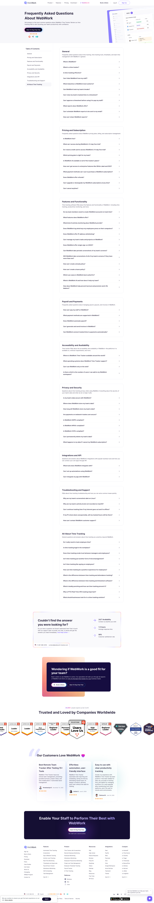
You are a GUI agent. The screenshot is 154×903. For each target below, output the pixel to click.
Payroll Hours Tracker (49, 865)
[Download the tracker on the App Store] (125, 899)
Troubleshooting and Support (36, 80)
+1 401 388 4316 (42, 645)
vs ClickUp (125, 865)
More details (9, 900)
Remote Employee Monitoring (72, 853)
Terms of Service (69, 898)
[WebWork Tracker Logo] (31, 2)
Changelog (27, 872)
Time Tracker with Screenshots (72, 850)
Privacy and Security (33, 73)
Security (78, 898)
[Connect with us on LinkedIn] (114, 894)
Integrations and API (33, 77)
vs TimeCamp (125, 860)
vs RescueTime (126, 863)
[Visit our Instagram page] (124, 894)
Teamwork (108, 871)
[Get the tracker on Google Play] (115, 899)
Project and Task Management (72, 863)
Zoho (106, 863)
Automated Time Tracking (50, 850)
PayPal (107, 853)
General (29, 53)
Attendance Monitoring (49, 868)
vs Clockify (125, 855)
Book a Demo (104, 3)
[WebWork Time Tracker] (30, 847)
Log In (115, 3)
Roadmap (91, 863)
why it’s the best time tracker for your (79, 679)
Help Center (92, 853)
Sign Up (124, 3)
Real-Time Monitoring (48, 860)
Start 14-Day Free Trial (33, 30)
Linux (68, 884)
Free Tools (91, 876)
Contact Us (27, 877)
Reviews (91, 858)
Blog (90, 871)
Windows (69, 879)
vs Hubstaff (125, 850)
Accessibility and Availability (35, 69)
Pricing (66, 3)
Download (26, 859)
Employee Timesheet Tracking (72, 865)
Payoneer (107, 858)
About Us (26, 869)
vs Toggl (124, 858)
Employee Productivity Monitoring (73, 860)
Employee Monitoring (69, 855)
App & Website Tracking (49, 855)
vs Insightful (125, 873)
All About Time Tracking (34, 84)
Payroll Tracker (68, 868)
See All (45, 877)
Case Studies (27, 864)
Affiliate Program (28, 874)
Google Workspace (110, 865)
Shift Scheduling (47, 871)
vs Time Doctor (126, 853)
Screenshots (46, 853)
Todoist (107, 873)
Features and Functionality (35, 61)
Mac (68, 881)
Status (90, 865)
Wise (106, 855)
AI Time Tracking (68, 871)
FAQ (90, 850)
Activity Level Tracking (49, 858)
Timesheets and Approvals (50, 863)
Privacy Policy (58, 898)
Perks (25, 861)
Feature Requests (93, 855)
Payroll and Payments (33, 65)
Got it (46, 899)
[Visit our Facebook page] (121, 894)
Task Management (48, 873)
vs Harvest (125, 868)
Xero (106, 860)
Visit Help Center (62, 632)
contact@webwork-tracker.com (58, 645)
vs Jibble (124, 871)
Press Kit (91, 860)
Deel (106, 850)
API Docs (91, 878)
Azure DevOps (109, 868)
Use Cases (27, 867)
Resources (91, 873)
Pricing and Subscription (34, 57)
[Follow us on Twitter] (128, 894)
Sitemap (91, 868)
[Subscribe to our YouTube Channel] (117, 894)
